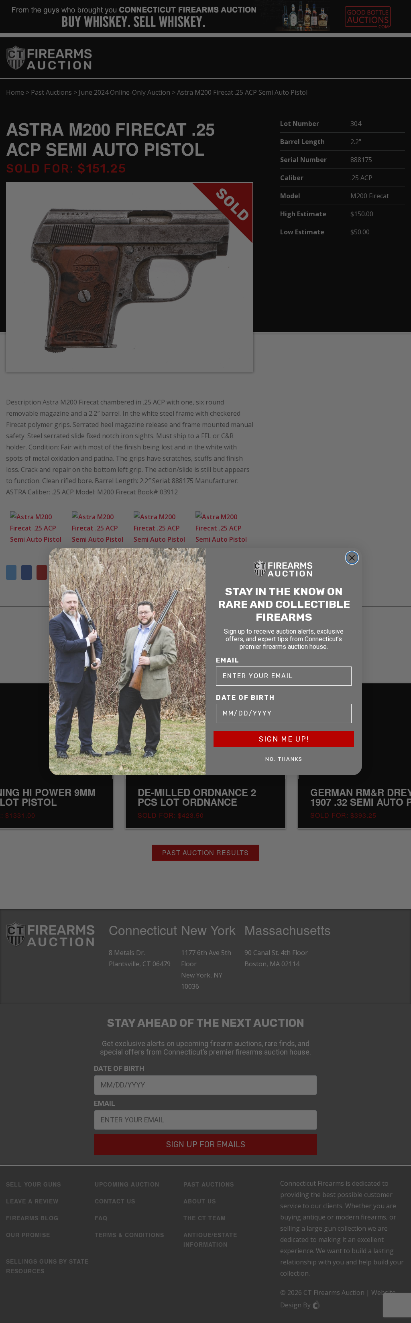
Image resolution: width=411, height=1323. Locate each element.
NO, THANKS (284, 759)
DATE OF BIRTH (245, 697)
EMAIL (228, 660)
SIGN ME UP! (284, 739)
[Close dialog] (352, 558)
